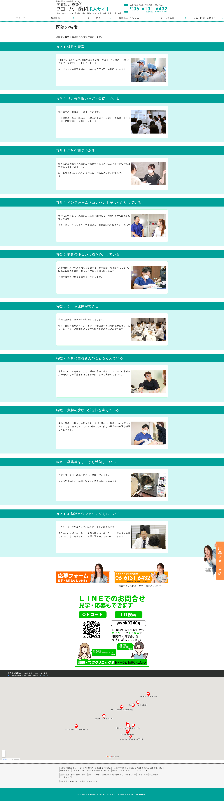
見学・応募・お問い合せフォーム (73, 774)
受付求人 (107, 770)
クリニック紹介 (93, 17)
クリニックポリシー (128, 774)
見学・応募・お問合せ (205, 17)
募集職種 (55, 17)
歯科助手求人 (65, 770)
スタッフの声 (167, 17)
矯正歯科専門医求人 (103, 768)
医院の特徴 (153, 774)
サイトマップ (65, 777)
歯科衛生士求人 (156, 768)
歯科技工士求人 (118, 770)
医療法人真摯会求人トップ (71, 768)
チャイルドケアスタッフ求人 (137, 770)
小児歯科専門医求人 (120, 768)
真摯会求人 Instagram (69, 781)
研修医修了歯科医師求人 (139, 768)
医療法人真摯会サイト (89, 781)
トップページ (18, 17)
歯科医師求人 (88, 768)
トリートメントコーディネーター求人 (87, 770)
